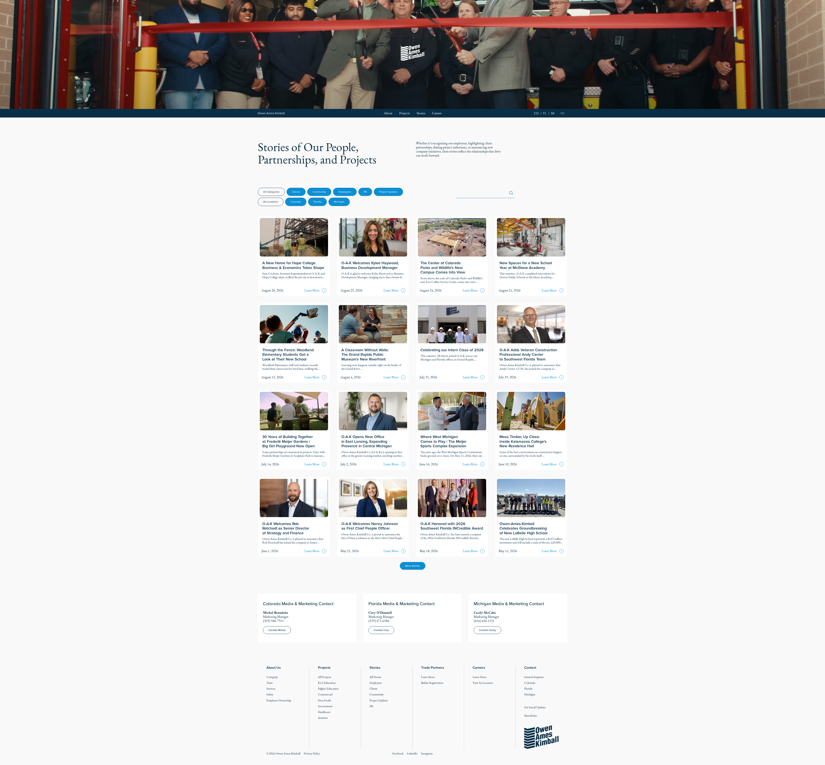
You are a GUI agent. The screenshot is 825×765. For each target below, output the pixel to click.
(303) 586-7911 (273, 620)
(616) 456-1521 (484, 620)
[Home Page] (271, 113)
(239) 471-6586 (378, 620)
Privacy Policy (312, 753)
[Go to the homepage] (541, 737)
